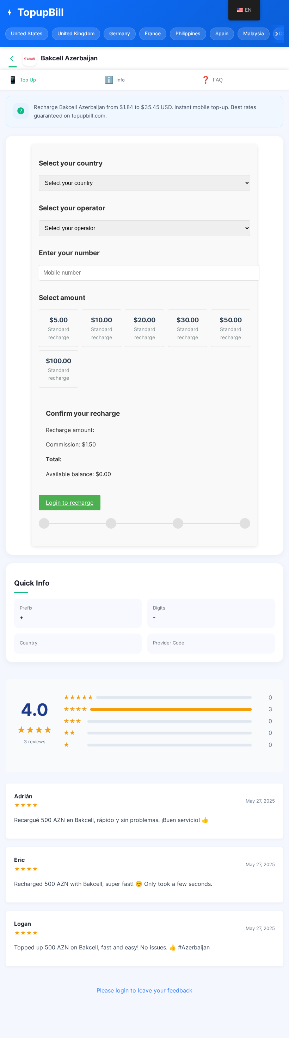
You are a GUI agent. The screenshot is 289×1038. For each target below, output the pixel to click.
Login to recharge (69, 502)
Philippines (188, 33)
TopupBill (34, 12)
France (153, 33)
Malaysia (253, 33)
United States (27, 33)
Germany (119, 33)
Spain (221, 33)
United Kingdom (75, 33)
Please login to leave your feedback (144, 990)
